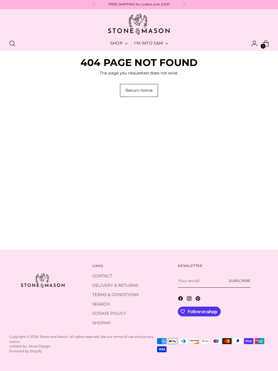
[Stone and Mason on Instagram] (190, 299)
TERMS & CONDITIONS (115, 294)
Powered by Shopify (25, 351)
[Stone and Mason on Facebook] (181, 299)
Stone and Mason (54, 337)
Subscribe (240, 281)
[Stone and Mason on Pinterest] (198, 299)
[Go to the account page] (254, 43)
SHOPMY (101, 322)
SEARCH (101, 304)
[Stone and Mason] (139, 24)
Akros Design (39, 346)
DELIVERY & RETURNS (115, 285)
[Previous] (94, 4)
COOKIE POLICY (109, 313)
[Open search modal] (12, 43)
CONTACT (102, 275)
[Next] (184, 4)
